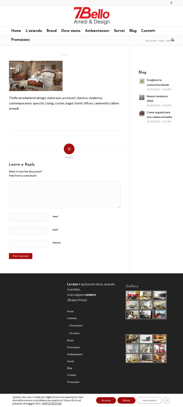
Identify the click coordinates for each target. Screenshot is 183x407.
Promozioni (73, 382)
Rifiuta (126, 400)
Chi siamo (74, 333)
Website (57, 242)
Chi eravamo (76, 325)
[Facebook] (171, 2)
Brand (70, 340)
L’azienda (71, 318)
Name (56, 216)
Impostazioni (149, 400)
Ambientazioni (74, 354)
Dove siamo (73, 347)
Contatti (71, 375)
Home (161, 41)
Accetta (106, 400)
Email (56, 229)
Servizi (70, 361)
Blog (69, 368)
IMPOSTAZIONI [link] (51, 403)
